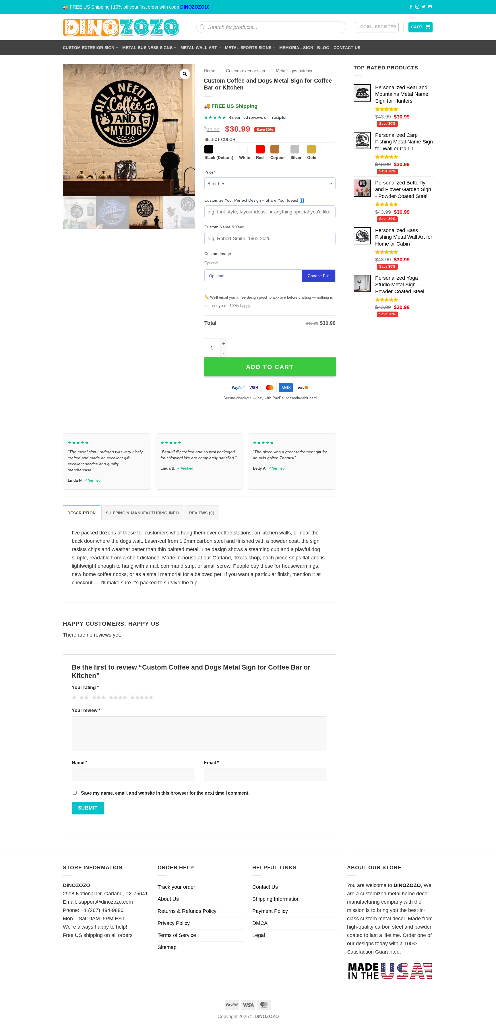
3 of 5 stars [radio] (98, 698)
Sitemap (167, 947)
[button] (377, 27)
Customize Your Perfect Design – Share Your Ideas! (253, 200)
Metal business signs (147, 47)
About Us (168, 899)
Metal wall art (199, 47)
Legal (258, 935)
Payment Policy (270, 911)
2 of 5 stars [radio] (83, 698)
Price (218, 172)
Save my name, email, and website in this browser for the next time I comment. (165, 793)
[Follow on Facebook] (411, 7)
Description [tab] (81, 513)
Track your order (176, 887)
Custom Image (217, 253)
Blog (323, 47)
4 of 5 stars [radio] (117, 698)
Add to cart (270, 366)
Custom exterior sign (89, 47)
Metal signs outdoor (294, 70)
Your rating (85, 687)
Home (209, 70)
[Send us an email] (430, 7)
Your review (86, 710)
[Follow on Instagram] (417, 7)
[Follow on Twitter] (424, 7)
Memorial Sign (296, 47)
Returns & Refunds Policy (187, 911)
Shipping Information (276, 899)
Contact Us (347, 47)
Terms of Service (177, 935)
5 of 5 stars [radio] (141, 698)
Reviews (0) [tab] (201, 513)
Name (79, 762)
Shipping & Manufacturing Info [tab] (142, 513)
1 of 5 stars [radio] (73, 698)
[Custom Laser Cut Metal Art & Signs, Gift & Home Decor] (121, 27)
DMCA (260, 923)
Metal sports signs (248, 47)
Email (211, 762)
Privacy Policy (174, 923)
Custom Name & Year (224, 227)
